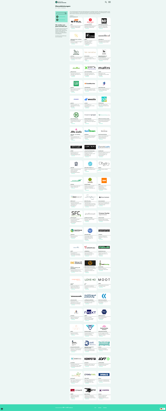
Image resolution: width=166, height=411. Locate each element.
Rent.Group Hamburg (102, 134)
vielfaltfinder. (87, 251)
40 (85, 284)
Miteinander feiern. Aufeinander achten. (76, 40)
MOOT (99, 283)
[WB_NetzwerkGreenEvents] (60, 2)
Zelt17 (72, 251)
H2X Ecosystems (101, 315)
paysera (72, 103)
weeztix (86, 103)
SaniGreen (86, 134)
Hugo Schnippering (74, 118)
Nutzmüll (72, 167)
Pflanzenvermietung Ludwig (103, 118)
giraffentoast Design (88, 217)
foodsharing (100, 266)
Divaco (99, 378)
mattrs (99, 71)
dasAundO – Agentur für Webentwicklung (89, 347)
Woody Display (87, 184)
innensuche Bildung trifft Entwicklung (75, 267)
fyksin (72, 331)
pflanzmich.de (73, 71)
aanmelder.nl (101, 39)
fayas (99, 184)
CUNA (86, 39)
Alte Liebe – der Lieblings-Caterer (75, 135)
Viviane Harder (101, 217)
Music (72, 284)
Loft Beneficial (101, 362)
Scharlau (72, 184)
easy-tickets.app (101, 87)
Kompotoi (86, 362)
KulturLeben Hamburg (102, 331)
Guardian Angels (88, 331)
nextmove (72, 234)
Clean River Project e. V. (89, 167)
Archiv (95, 407)
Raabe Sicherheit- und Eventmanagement (102, 56)
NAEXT (86, 315)
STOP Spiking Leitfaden (102, 24)
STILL (72, 24)
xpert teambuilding (88, 71)
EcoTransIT (73, 378)
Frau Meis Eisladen (88, 24)
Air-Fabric (72, 315)
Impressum (99, 407)
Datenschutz (105, 407)
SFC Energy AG (73, 217)
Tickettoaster (101, 103)
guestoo (72, 87)
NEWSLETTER (71, 407)
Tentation (100, 234)
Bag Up (99, 167)
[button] (2, 409)
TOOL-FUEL (87, 378)
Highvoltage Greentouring (90, 266)
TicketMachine (87, 87)
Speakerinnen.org (101, 251)
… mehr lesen (73, 28)
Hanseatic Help (87, 234)
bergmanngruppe (88, 118)
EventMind (73, 362)
